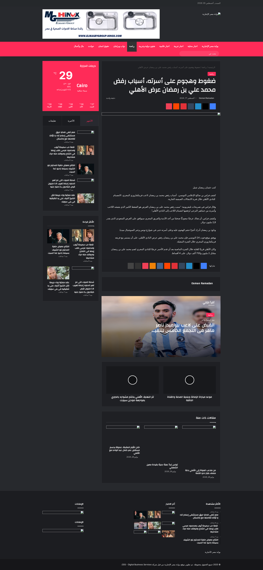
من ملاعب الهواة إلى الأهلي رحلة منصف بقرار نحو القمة (200, 471)
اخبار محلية (193, 46)
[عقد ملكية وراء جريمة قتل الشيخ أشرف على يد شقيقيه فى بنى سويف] (85, 198)
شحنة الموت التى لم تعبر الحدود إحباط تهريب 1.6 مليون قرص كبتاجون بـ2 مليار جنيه (61, 183)
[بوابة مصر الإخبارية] (211, 14)
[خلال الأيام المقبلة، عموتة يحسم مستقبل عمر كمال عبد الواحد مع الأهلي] (123, 435)
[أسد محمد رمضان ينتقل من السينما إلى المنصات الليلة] (168, 533)
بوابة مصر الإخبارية (210, 46)
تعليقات (52, 120)
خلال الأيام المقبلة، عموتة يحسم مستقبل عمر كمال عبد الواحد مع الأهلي (124, 450)
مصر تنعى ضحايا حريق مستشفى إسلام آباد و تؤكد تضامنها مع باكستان (62, 135)
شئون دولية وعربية (147, 46)
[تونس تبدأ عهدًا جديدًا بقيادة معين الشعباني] (161, 444)
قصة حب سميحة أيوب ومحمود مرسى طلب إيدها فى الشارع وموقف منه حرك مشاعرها (62, 152)
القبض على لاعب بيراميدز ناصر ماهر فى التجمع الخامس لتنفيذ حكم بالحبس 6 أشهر (183, 330)
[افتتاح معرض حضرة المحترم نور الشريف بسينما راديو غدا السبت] (85, 169)
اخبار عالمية (164, 46)
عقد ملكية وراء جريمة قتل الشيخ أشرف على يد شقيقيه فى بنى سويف (62, 198)
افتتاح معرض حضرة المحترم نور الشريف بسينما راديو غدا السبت (61, 168)
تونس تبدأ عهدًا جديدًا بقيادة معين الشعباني (162, 466)
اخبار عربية (178, 46)
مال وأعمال (79, 46)
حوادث (91, 46)
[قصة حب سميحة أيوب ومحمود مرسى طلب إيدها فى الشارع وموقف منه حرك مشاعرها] (85, 150)
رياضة (132, 46)
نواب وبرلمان (119, 46)
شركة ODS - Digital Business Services (139, 564)
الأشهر (89, 120)
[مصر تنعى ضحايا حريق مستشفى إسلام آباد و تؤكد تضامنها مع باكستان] (85, 137)
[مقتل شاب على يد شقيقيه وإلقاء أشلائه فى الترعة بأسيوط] (140, 534)
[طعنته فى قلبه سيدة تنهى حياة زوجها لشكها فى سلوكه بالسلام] (154, 533)
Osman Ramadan (206, 98)
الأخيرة (71, 120)
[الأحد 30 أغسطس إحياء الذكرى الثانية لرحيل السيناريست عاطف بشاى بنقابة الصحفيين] (140, 525)
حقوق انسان (103, 46)
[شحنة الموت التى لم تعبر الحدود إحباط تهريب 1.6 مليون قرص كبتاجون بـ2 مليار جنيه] (85, 183)
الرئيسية (212, 67)
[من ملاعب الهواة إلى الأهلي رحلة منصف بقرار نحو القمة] (199, 446)
